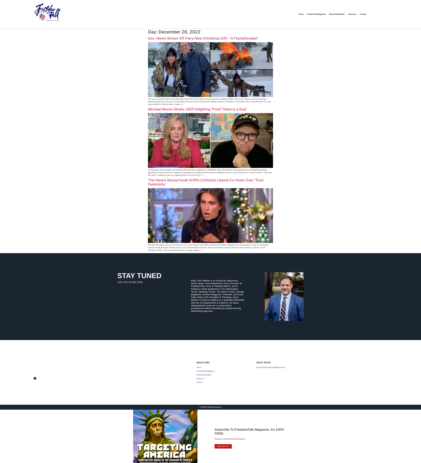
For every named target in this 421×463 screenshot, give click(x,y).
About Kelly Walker (337, 14)
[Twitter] (39, 378)
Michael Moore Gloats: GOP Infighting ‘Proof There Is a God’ (197, 109)
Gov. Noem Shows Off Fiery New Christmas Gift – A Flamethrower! (203, 38)
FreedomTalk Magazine (316, 14)
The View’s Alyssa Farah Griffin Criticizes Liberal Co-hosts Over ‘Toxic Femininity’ (206, 182)
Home (301, 14)
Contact (363, 14)
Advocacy (352, 14)
